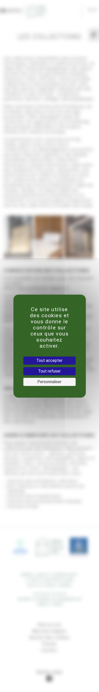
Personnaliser (49, 381)
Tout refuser (49, 371)
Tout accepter (49, 360)
